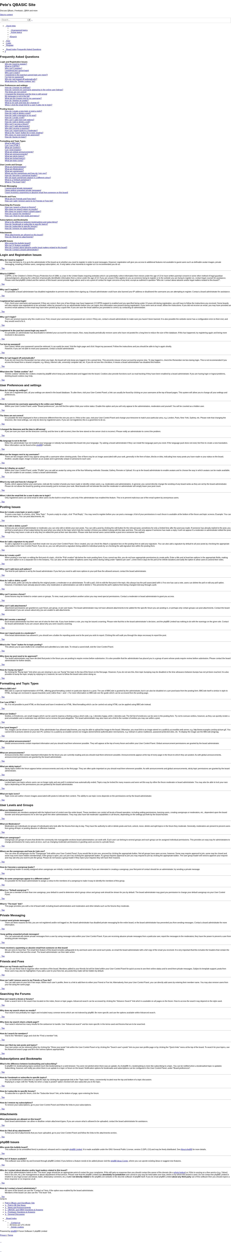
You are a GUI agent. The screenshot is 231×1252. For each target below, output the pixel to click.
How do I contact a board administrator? (22, 250)
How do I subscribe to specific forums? (21, 226)
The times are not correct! (15, 92)
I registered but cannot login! (17, 71)
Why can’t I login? (12, 73)
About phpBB (186, 1149)
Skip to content (6, 15)
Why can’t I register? (13, 68)
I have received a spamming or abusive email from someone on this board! (36, 192)
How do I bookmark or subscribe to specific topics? (26, 224)
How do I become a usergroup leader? (21, 175)
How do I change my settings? (17, 88)
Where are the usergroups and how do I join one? (26, 173)
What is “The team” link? (15, 182)
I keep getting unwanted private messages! (23, 190)
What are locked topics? (15, 158)
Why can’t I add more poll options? (19, 120)
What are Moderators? (14, 169)
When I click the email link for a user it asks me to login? (28, 105)
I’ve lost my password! (14, 77)
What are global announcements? (19, 152)
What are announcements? (16, 154)
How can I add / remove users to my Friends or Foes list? (29, 201)
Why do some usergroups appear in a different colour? (28, 178)
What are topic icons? (14, 161)
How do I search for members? (18, 214)
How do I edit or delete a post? (18, 113)
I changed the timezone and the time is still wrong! (26, 94)
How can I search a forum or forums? (20, 207)
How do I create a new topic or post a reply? (23, 111)
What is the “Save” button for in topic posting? (24, 133)
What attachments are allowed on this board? (24, 235)
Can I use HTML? (12, 145)
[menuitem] (19, 30)
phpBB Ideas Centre (119, 1161)
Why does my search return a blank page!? (23, 211)
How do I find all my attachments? (19, 237)
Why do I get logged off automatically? (21, 79)
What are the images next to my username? (23, 98)
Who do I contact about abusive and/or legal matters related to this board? (36, 247)
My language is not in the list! (17, 96)
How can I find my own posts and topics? (22, 216)
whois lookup (179, 1172)
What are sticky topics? (14, 156)
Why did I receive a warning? (17, 128)
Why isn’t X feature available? (17, 245)
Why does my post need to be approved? (22, 135)
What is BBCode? (12, 143)
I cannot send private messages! (18, 188)
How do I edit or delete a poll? (17, 122)
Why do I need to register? (16, 64)
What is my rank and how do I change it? (22, 103)
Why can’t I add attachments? (17, 126)
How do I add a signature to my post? (20, 115)
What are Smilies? (12, 148)
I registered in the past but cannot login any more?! (26, 75)
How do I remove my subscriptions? (20, 229)
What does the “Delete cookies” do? (20, 81)
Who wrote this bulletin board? (18, 243)
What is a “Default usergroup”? (18, 180)
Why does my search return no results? (21, 209)
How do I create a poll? (14, 118)
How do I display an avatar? (17, 101)
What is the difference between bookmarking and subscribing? (31, 222)
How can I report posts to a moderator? (21, 131)
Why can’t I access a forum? (17, 124)
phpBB (39, 445)
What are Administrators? (15, 167)
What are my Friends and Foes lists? (20, 199)
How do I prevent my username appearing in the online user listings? (34, 90)
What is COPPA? (12, 66)
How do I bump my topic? (15, 137)
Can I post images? (13, 150)
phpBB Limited (75, 1149)
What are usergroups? (14, 171)
